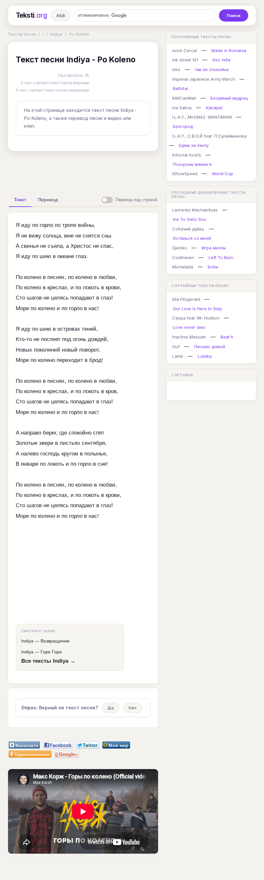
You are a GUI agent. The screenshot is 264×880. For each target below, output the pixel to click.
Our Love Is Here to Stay (197, 308)
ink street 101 (185, 59)
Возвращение (55, 640)
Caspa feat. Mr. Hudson (196, 317)
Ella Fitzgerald (186, 299)
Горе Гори (51, 651)
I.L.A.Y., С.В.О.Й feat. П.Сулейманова (209, 136)
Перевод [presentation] (48, 199)
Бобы (213, 266)
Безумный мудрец (229, 98)
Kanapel (214, 107)
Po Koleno (79, 34)
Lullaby (205, 356)
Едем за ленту (194, 145)
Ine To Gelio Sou (189, 219)
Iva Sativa (182, 107)
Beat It (227, 336)
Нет (132, 707)
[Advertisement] (109, 171)
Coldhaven (183, 257)
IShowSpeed (184, 173)
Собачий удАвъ (188, 228)
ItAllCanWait (184, 98)
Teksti (31, 15)
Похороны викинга (192, 164)
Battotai (180, 88)
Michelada (182, 266)
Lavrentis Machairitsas (195, 209)
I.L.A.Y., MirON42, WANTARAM (202, 117)
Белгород (183, 126)
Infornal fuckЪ (186, 154)
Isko (176, 69)
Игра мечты (214, 247)
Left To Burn (221, 257)
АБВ (60, 15)
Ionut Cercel (184, 50)
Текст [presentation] (20, 199)
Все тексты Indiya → (48, 661)
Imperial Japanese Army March (203, 79)
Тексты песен (22, 34)
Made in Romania (229, 50)
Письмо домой (209, 346)
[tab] (20, 199)
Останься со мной (192, 238)
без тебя (221, 59)
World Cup (222, 173)
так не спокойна (212, 69)
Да (110, 707)
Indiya (56, 34)
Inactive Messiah (189, 336)
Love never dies (189, 327)
